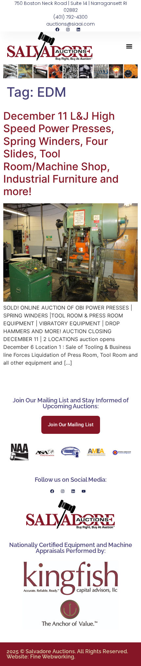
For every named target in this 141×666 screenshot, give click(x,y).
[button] (129, 46)
